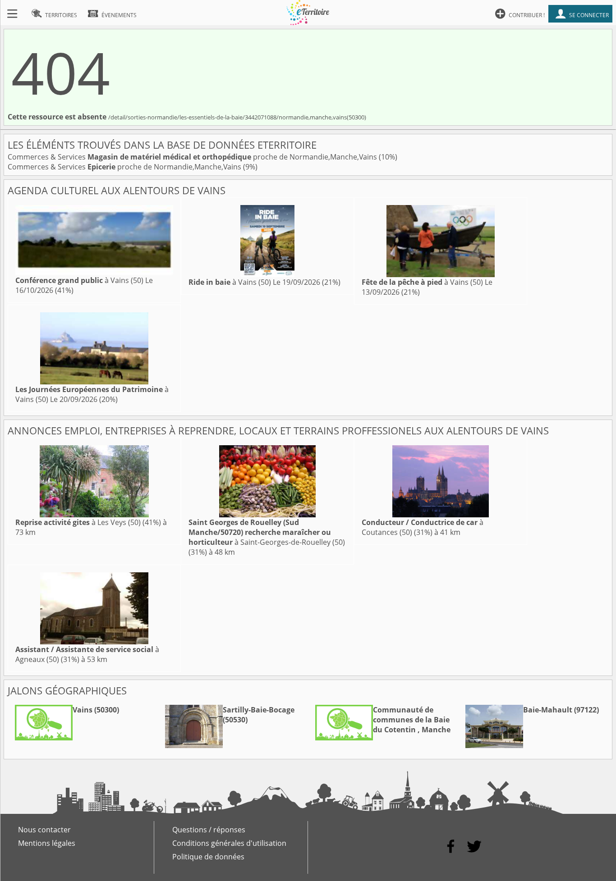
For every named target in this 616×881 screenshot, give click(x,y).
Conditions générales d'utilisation (229, 843)
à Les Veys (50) (78, 522)
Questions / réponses (208, 830)
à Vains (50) (79, 280)
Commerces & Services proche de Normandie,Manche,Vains (193, 157)
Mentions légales (46, 843)
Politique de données (208, 857)
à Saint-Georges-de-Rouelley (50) (266, 532)
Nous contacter (44, 830)
